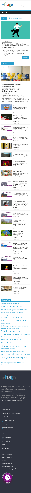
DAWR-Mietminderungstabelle (9, 469)
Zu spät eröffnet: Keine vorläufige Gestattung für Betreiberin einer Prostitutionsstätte (20, 164)
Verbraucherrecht (8, 351)
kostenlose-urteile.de (7, 463)
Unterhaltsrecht (5, 348)
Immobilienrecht (7, 317)
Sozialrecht (4, 337)
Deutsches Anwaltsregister (8, 466)
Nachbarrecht (5, 323)
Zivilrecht (20, 362)
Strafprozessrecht (17, 339)
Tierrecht (24, 346)
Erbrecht (23, 310)
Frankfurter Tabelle (6, 417)
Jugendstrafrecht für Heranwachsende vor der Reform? (20, 258)
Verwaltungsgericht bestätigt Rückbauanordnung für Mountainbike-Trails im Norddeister (19, 223)
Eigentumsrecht (15, 310)
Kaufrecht (4, 321)
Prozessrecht (25, 326)
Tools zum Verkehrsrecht (8, 420)
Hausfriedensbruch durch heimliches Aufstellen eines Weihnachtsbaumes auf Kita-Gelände (20, 279)
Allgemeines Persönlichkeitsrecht (10, 303)
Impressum (4, 460)
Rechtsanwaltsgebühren (7, 434)
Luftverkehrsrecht (12, 321)
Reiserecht (4, 328)
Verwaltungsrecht (20, 357)
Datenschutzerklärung (7, 457)
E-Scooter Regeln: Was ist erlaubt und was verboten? (20, 213)
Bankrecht (18, 307)
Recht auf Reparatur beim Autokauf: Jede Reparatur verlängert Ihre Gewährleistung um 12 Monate (20, 184)
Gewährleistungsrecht (5, 315)
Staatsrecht (26, 337)
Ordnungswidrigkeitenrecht (11, 326)
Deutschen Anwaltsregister (8, 400)
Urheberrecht (13, 348)
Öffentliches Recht (5, 365)
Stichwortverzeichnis (7, 454)
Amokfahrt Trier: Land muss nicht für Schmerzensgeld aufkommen (20, 146)
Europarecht (7, 312)
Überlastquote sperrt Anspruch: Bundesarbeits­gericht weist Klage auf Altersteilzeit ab (20, 108)
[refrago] (3, 12)
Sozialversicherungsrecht (15, 337)
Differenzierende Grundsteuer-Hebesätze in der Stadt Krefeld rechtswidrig (20, 174)
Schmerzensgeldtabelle (7, 427)
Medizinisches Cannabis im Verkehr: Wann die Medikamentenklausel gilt (20, 128)
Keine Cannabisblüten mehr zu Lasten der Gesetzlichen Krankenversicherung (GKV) (21, 154)
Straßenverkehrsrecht (11, 345)
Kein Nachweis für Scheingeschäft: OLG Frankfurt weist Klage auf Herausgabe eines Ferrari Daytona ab (20, 118)
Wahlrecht (4, 360)
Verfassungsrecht (20, 351)
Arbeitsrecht (7, 306)
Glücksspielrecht (14, 315)
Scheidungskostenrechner (8, 424)
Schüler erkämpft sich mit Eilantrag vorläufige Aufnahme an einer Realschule (20, 289)
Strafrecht (6, 342)
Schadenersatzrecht (10, 331)
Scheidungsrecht (25, 334)
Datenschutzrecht (6, 310)
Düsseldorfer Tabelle (7, 406)
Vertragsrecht (6, 357)
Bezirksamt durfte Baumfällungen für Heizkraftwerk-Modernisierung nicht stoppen (19, 234)
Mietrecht (21, 320)
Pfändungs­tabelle (6, 441)
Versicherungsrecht (23, 354)
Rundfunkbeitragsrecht (14, 328)
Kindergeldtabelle (6, 409)
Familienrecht (18, 312)
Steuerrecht (5, 339)
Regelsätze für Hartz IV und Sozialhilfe (11, 413)
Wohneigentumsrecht (13, 360)
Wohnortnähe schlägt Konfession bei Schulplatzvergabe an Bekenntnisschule (11, 87)
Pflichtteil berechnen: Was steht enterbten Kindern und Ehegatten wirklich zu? (20, 194)
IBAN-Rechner (5, 444)
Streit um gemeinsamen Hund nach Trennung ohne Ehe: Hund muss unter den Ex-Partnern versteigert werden (20, 204)
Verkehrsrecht (8, 354)
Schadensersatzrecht (10, 334)
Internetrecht (19, 317)
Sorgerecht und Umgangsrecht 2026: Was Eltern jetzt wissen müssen (20, 137)
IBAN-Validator (5, 448)
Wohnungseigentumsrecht (8, 362)
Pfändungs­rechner (6, 437)
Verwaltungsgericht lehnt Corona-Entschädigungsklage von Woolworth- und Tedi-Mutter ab (21, 268)
